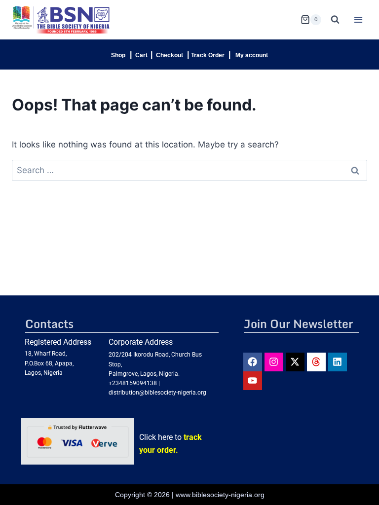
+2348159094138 (133, 383)
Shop (118, 55)
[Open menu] (358, 19)
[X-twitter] (295, 362)
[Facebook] (252, 362)
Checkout (169, 55)
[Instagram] (274, 362)
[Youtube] (252, 380)
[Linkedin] (337, 362)
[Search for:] (189, 170)
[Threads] (316, 362)
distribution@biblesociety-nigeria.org (157, 392)
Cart (141, 55)
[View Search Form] (335, 20)
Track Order (208, 55)
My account (251, 55)
